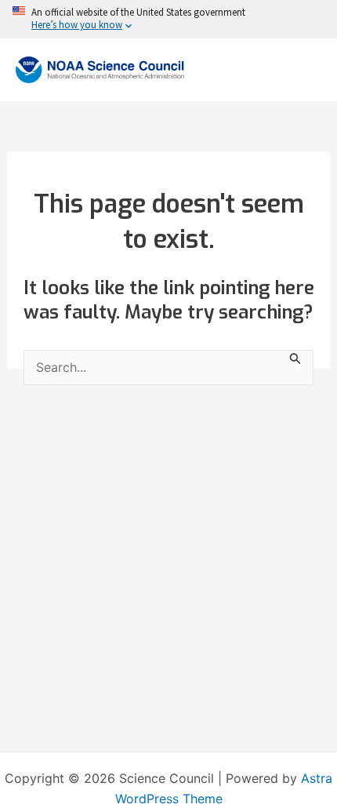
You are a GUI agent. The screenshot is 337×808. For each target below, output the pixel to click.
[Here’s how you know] (168, 19)
